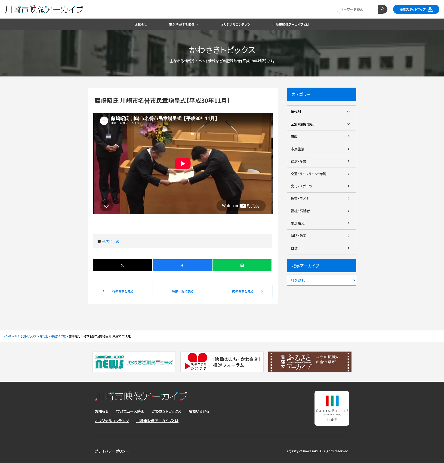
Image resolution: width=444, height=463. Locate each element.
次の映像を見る (243, 291)
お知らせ (102, 411)
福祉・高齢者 (300, 210)
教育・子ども (300, 198)
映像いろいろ (198, 411)
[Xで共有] (122, 265)
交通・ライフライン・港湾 (308, 173)
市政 (294, 136)
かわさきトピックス (166, 411)
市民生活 (298, 148)
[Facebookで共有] (182, 265)
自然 (294, 248)
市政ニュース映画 (130, 411)
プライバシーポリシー (112, 451)
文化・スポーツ (301, 186)
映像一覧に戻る (183, 291)
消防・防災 (298, 235)
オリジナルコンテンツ (112, 420)
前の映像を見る (123, 291)
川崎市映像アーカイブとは (157, 420)
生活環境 (298, 223)
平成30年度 (110, 241)
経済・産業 (298, 161)
